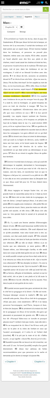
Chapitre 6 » (39, 362)
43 (16, 349)
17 (9, 153)
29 (43, 246)
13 (32, 113)
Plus (36, 17)
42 (4, 342)
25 (5, 222)
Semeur (19, 17)
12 (38, 106)
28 (16, 243)
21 (5, 190)
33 (4, 273)
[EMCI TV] (25, 3)
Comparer (11, 32)
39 (37, 315)
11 (46, 99)
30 (41, 253)
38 (20, 308)
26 (16, 226)
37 (33, 302)
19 (4, 168)
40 (4, 325)
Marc (6, 22)
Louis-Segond (8, 17)
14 (33, 126)
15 (9, 136)
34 (9, 280)
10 (32, 96)
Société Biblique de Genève (31, 373)
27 (35, 236)
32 (41, 266)
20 (46, 175)
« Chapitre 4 (10, 362)
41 (13, 335)
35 (5, 288)
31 (18, 263)
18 (5, 162)
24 (33, 211)
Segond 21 (28, 17)
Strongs (22, 32)
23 (9, 204)
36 (37, 295)
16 (46, 143)
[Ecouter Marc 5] (21, 27)
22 (10, 197)
